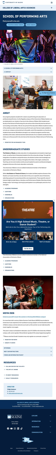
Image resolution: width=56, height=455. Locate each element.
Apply (11, 448)
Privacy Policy (43, 448)
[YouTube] (11, 428)
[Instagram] (15, 428)
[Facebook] (8, 428)
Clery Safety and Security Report (24, 450)
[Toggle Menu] (51, 2)
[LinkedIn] (18, 428)
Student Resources (20, 448)
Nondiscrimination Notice (32, 448)
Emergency (36, 450)
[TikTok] (21, 428)
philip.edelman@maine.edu (16, 393)
